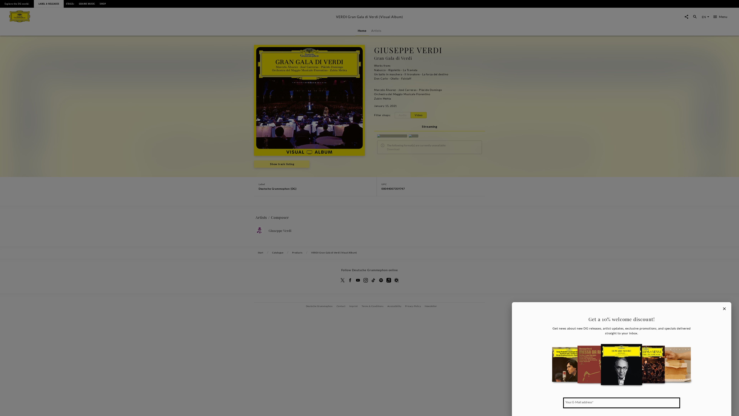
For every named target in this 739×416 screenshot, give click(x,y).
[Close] (724, 309)
